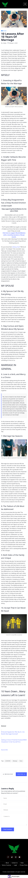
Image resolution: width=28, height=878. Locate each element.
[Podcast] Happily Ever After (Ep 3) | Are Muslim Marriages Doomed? (12, 733)
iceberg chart (16, 247)
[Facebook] (8, 857)
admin (4, 43)
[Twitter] (11, 857)
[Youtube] (19, 857)
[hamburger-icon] (25, 4)
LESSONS (7, 761)
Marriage (15, 761)
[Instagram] (15, 857)
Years (21, 761)
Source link (4, 750)
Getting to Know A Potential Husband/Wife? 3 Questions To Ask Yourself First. (14, 741)
